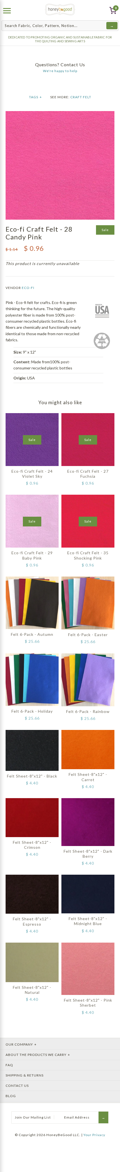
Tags (35, 97)
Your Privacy (94, 1135)
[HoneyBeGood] (60, 9)
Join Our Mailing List (33, 1117)
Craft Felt (80, 97)
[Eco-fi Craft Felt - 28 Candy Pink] (60, 114)
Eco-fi (28, 288)
